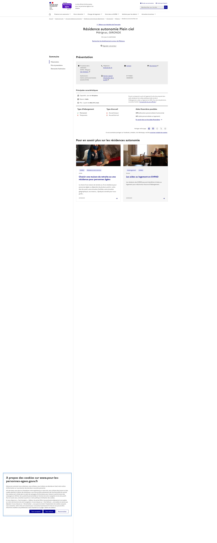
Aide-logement (131, 170)
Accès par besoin (162, 3)
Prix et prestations (57, 65)
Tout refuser (49, 511)
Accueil (49, 14)
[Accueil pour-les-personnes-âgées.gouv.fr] (67, 6)
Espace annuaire (59, 18)
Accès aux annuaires (148, 3)
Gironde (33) (109, 18)
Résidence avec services (94, 170)
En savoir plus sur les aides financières (148, 119)
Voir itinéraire (84, 72)
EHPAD (82, 170)
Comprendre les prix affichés (147, 102)
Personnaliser (62, 511)
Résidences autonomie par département (94, 18)
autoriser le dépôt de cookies (158, 132)
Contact (128, 66)
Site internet (153, 66)
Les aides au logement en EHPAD (142, 176)
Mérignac (117, 18)
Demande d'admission (58, 69)
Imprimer (149, 128)
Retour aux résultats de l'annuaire (109, 24)
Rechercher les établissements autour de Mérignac (108, 41)
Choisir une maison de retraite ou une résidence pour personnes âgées (97, 178)
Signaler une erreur (109, 46)
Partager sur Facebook (157, 128)
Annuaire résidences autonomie (74, 18)
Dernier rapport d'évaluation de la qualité (108, 78)
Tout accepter (36, 511)
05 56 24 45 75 (107, 68)
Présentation (55, 62)
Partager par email (153, 128)
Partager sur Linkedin (165, 128)
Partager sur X (161, 128)
